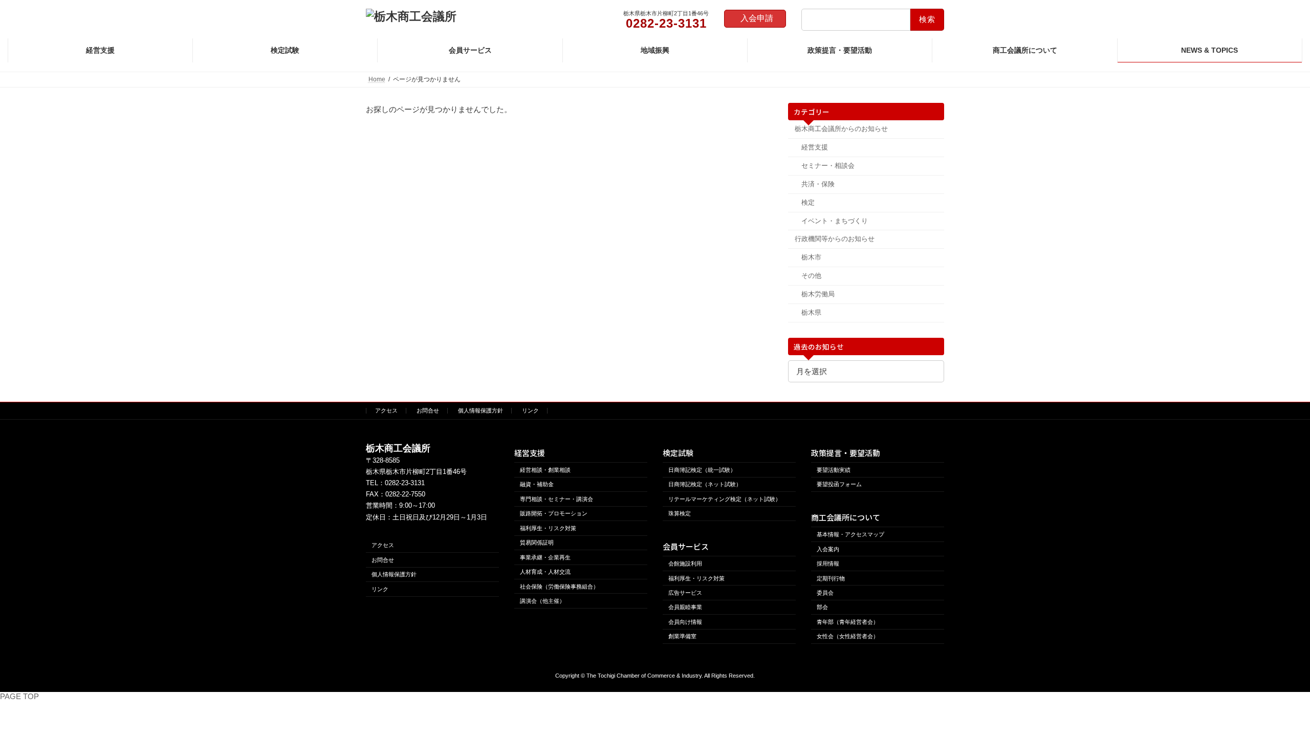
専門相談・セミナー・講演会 (556, 499)
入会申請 (756, 18)
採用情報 (828, 563)
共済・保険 (817, 184)
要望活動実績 (833, 470)
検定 (807, 202)
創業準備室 (682, 636)
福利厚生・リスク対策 (548, 528)
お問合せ (428, 410)
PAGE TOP (19, 696)
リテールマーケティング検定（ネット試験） (724, 499)
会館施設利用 (685, 563)
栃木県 (811, 312)
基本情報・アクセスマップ (850, 534)
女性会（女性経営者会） (848, 636)
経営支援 (814, 147)
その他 (811, 275)
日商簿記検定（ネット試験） (704, 484)
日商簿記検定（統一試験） (702, 470)
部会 (822, 607)
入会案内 (828, 549)
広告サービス (685, 593)
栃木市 (811, 257)
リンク (530, 410)
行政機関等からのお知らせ (835, 239)
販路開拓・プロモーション (553, 513)
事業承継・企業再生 (545, 557)
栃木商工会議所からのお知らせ (841, 129)
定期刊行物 (831, 578)
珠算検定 (679, 513)
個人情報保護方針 (480, 410)
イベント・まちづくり (834, 221)
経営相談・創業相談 (545, 470)
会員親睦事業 (685, 607)
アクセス (386, 410)
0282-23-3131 (405, 483)
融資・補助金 (537, 484)
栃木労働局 (817, 294)
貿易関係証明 (537, 542)
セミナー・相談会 (827, 165)
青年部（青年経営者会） (848, 622)
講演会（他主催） (542, 601)
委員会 (825, 593)
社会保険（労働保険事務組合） (559, 586)
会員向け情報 (685, 622)
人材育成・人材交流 (545, 572)
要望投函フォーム (839, 484)
